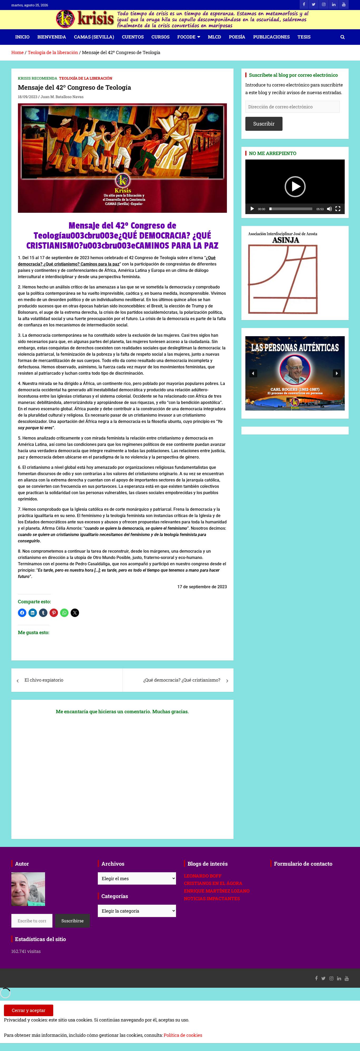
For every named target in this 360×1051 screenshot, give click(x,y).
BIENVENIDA (51, 37)
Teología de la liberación (85, 78)
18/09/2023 (27, 96)
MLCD (214, 37)
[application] (295, 187)
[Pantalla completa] (337, 208)
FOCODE (186, 37)
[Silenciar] (329, 208)
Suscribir (264, 123)
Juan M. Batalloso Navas (62, 96)
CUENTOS (133, 37)
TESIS (304, 37)
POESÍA (237, 37)
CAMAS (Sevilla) (94, 37)
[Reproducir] (252, 208)
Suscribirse (72, 920)
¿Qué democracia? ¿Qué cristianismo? (181, 680)
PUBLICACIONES (271, 37)
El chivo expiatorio (44, 680)
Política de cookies (183, 1035)
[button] (295, 186)
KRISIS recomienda (37, 78)
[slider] (290, 209)
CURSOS (160, 37)
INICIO (22, 37)
